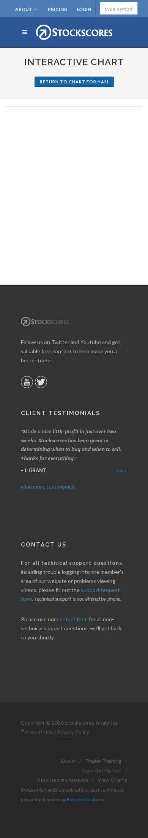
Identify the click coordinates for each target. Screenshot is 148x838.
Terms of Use (37, 732)
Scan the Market (101, 770)
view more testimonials (48, 486)
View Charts (112, 780)
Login (84, 9)
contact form (72, 619)
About (23, 9)
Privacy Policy (73, 732)
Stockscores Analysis (63, 780)
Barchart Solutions (85, 799)
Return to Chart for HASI (74, 81)
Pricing (57, 9)
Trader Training (103, 761)
